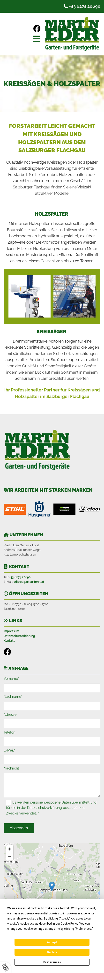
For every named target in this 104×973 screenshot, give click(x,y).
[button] (23, 39)
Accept (52, 942)
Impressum (11, 631)
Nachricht (11, 768)
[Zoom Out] (9, 856)
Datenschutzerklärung (19, 636)
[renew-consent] (5, 967)
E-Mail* (9, 750)
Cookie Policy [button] (69, 923)
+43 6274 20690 (84, 6)
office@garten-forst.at (29, 582)
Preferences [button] (83, 928)
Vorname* (11, 679)
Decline (52, 952)
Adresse (10, 714)
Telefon (9, 732)
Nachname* (13, 697)
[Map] (52, 891)
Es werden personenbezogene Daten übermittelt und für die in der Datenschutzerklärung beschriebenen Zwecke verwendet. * (51, 807)
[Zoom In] (9, 849)
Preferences (52, 962)
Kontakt (9, 640)
